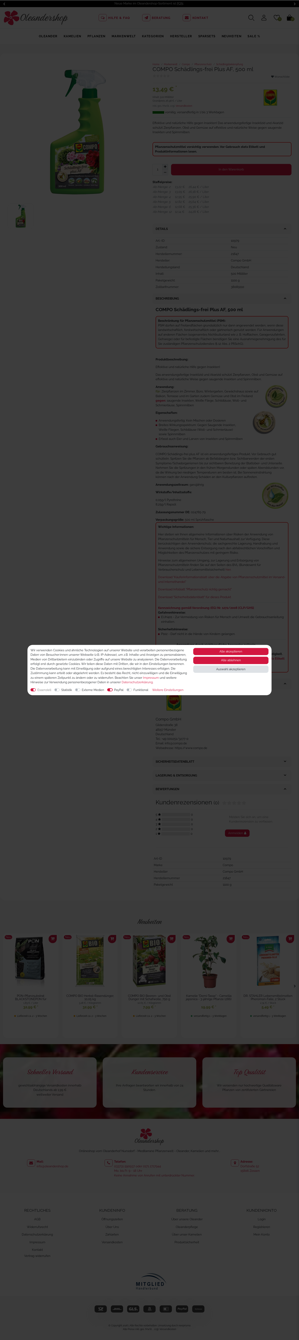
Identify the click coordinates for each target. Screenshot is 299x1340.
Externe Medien (93, 690)
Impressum (151, 677)
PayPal (118, 690)
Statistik (66, 690)
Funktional (140, 690)
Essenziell (44, 690)
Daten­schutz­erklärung (137, 682)
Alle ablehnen (231, 660)
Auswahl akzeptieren (231, 669)
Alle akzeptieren (230, 651)
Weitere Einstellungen (167, 690)
